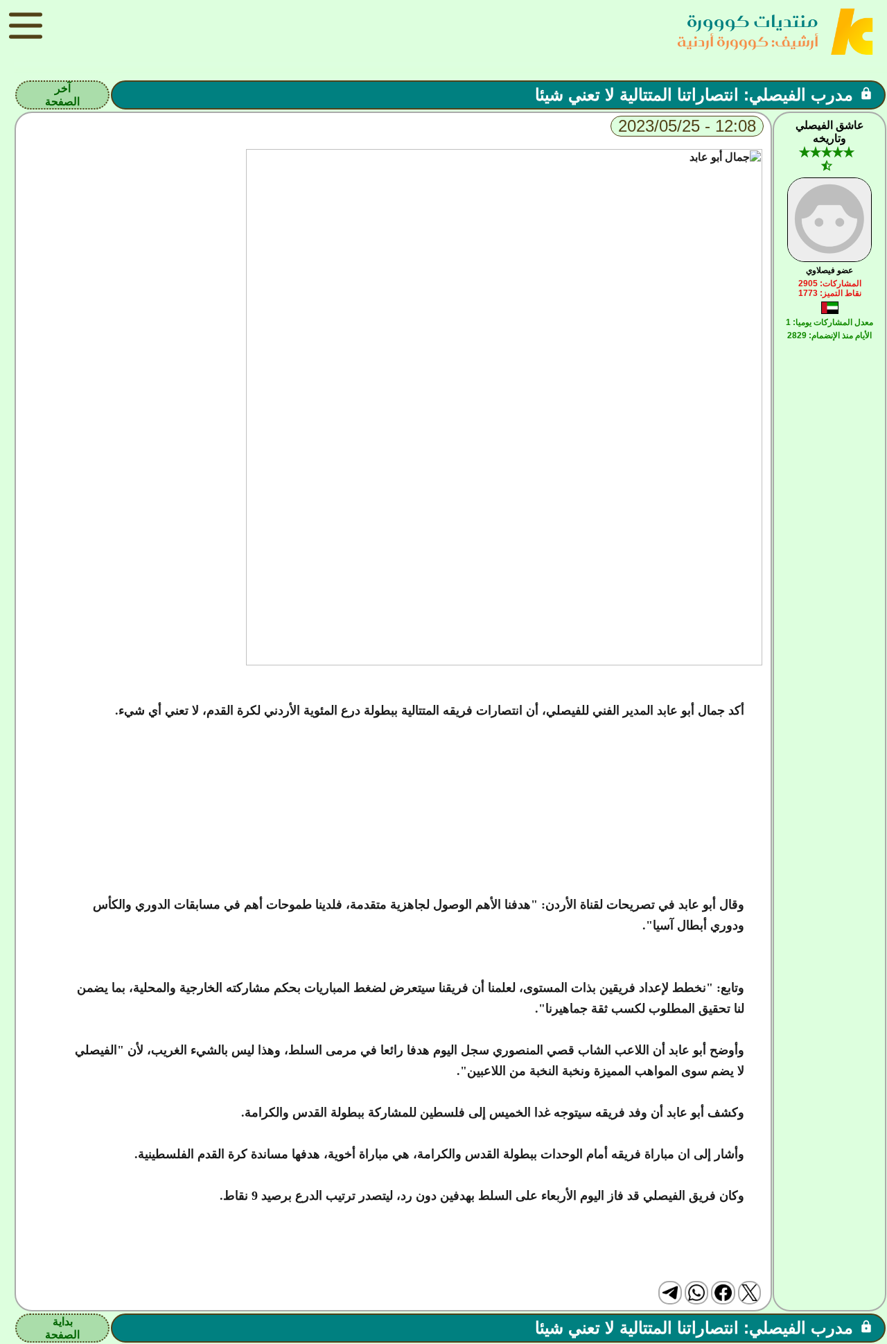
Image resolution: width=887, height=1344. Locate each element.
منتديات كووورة (752, 21)
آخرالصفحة (62, 94)
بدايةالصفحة (62, 1328)
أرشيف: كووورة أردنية (747, 41)
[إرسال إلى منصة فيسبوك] (723, 1292)
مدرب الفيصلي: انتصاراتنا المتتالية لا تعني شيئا (694, 94)
